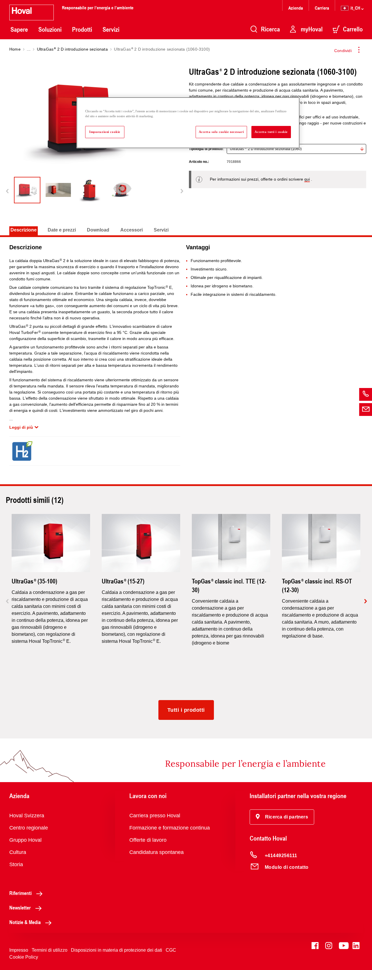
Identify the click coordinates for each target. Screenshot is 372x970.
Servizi (111, 29)
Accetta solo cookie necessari (221, 132)
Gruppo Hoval (25, 840)
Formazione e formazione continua (169, 828)
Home (15, 49)
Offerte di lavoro (148, 840)
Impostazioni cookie (104, 132)
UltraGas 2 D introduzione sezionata (72, 49)
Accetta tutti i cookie (271, 132)
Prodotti (82, 29)
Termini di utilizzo (49, 950)
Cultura (17, 852)
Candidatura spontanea (156, 852)
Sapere (19, 29)
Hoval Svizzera (26, 815)
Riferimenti (20, 893)
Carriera (322, 7)
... (29, 49)
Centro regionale (28, 828)
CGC (171, 950)
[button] (282, 817)
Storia (16, 864)
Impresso (18, 950)
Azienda (295, 7)
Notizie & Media (25, 922)
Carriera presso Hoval (154, 815)
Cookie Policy (23, 957)
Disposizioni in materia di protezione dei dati (116, 950)
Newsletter (20, 907)
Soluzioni (50, 29)
